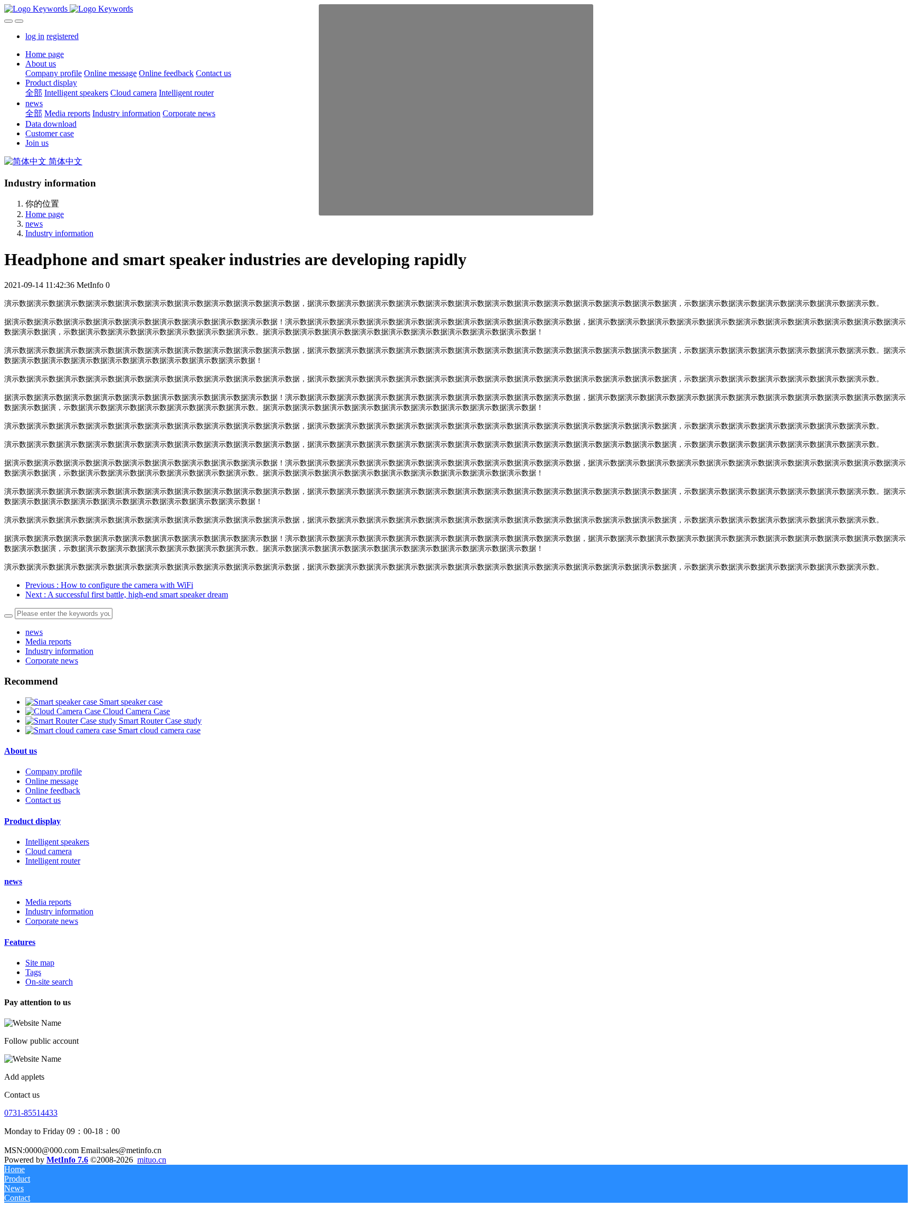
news (34, 223)
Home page (44, 54)
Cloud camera (48, 851)
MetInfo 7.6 (67, 1159)
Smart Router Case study (160, 720)
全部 (33, 92)
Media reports (48, 641)
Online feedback (52, 790)
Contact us (43, 800)
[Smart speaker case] (62, 701)
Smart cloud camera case (159, 730)
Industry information (59, 233)
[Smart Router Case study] (72, 720)
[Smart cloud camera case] (71, 730)
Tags (33, 972)
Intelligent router (52, 860)
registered (62, 36)
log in (34, 36)
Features (19, 942)
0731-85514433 (31, 1112)
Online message (51, 780)
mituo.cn (151, 1159)
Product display (32, 821)
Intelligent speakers (57, 841)
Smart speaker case (131, 701)
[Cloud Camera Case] (64, 711)
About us (20, 750)
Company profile (53, 771)
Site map (39, 962)
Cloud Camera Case (136, 711)
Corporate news (51, 660)
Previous (109, 585)
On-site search (49, 981)
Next (126, 594)
